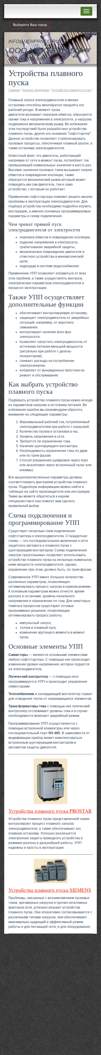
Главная (14, 90)
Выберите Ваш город (30, 25)
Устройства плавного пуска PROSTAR (50, 810)
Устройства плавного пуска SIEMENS (49, 889)
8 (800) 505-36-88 (38, 59)
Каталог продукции (35, 90)
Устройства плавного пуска (71, 90)
